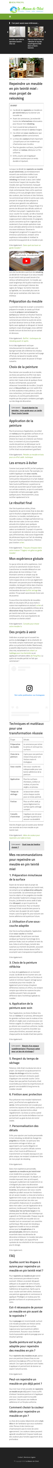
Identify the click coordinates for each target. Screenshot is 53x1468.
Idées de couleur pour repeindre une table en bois (24, 836)
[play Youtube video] (26, 261)
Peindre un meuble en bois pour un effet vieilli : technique (26, 456)
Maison (12, 80)
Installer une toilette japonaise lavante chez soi (16, 41)
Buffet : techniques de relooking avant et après (25, 339)
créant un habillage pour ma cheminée (23, 652)
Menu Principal (17, 2)
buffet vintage (32, 590)
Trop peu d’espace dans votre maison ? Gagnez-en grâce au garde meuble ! (25, 550)
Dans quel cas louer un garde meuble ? (25, 246)
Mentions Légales (29, 1457)
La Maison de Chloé (32, 1461)
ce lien (21, 542)
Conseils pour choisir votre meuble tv (24, 625)
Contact (20, 1457)
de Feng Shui (36, 655)
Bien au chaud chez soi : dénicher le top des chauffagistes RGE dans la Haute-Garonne (36, 43)
